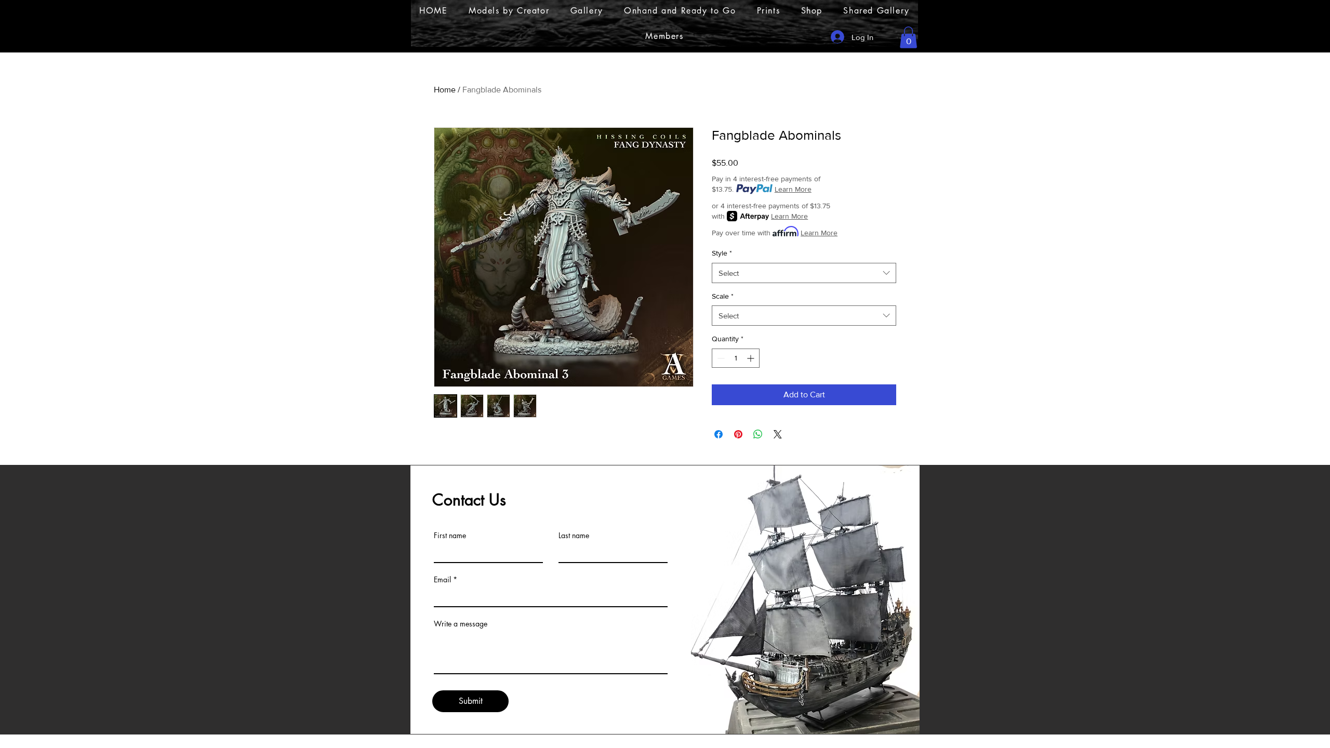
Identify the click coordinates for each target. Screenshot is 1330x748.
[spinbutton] (735, 358)
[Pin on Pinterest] (738, 434)
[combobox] (804, 273)
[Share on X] (778, 434)
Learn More (793, 189)
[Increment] (751, 358)
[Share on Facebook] (718, 434)
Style (722, 253)
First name (450, 535)
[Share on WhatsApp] (758, 434)
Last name (573, 535)
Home (445, 89)
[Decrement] (719, 358)
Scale (723, 296)
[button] (908, 37)
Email (442, 579)
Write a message (460, 623)
